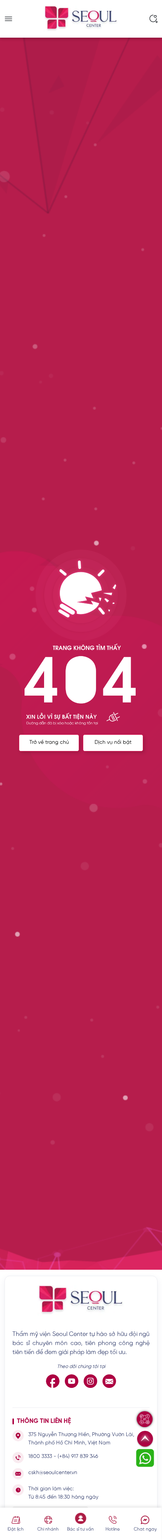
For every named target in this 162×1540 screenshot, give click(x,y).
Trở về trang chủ (49, 742)
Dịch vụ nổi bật (113, 742)
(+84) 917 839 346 (78, 1456)
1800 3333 (40, 1456)
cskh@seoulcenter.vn (52, 1473)
